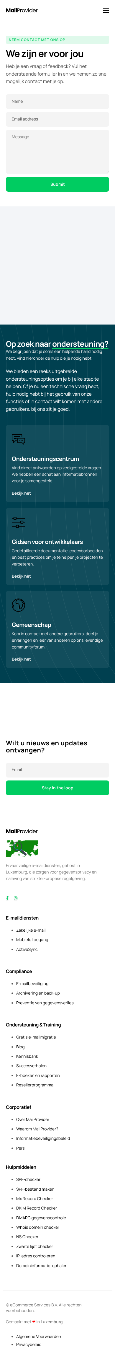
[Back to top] (22, 848)
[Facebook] (7, 898)
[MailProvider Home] (22, 831)
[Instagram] (15, 898)
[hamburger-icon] (106, 10)
